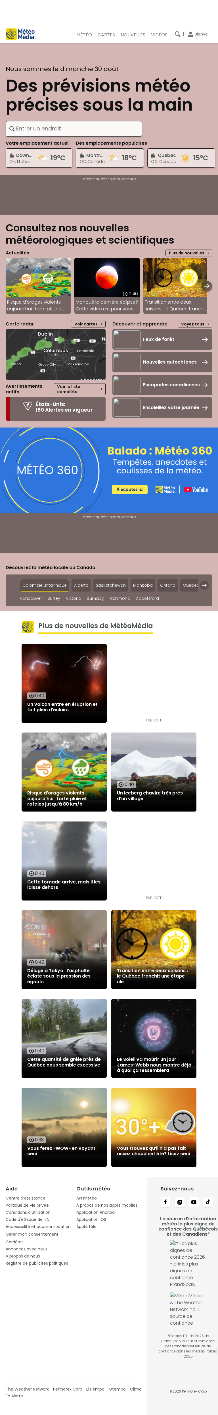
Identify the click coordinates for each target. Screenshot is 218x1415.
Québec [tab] (191, 585)
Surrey (54, 598)
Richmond (120, 598)
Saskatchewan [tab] (111, 585)
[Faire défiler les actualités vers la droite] (207, 286)
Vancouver (31, 598)
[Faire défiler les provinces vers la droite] (204, 585)
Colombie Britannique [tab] (44, 585)
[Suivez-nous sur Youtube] (194, 1203)
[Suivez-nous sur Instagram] (180, 1203)
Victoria (73, 598)
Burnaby (95, 598)
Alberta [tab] (81, 585)
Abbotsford (147, 598)
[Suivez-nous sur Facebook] (165, 1203)
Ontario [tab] (167, 585)
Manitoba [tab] (143, 585)
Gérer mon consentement (32, 1234)
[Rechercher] (178, 34)
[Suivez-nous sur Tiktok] (208, 1203)
